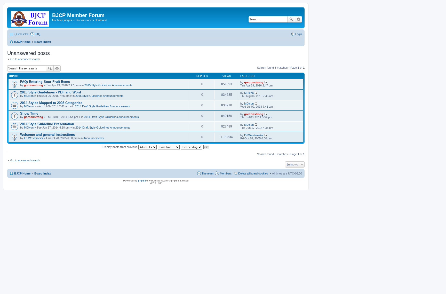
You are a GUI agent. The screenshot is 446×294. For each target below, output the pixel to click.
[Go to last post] (265, 82)
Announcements (93, 138)
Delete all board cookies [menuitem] (253, 173)
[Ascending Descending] (192, 146)
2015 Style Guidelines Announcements (108, 85)
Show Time (29, 113)
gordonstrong (33, 85)
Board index (42, 173)
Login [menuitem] (298, 34)
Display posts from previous (120, 146)
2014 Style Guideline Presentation (47, 124)
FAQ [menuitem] (38, 34)
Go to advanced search (25, 59)
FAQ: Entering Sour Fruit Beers (45, 82)
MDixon (29, 95)
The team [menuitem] (207, 173)
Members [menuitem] (226, 173)
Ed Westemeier (33, 138)
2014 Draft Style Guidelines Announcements (102, 106)
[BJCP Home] (30, 18)
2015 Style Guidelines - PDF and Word (50, 92)
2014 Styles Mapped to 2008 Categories (51, 103)
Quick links (21, 34)
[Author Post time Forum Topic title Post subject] (169, 146)
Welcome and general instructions (47, 135)
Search (291, 19)
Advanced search (298, 19)
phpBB (142, 180)
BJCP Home (22, 173)
